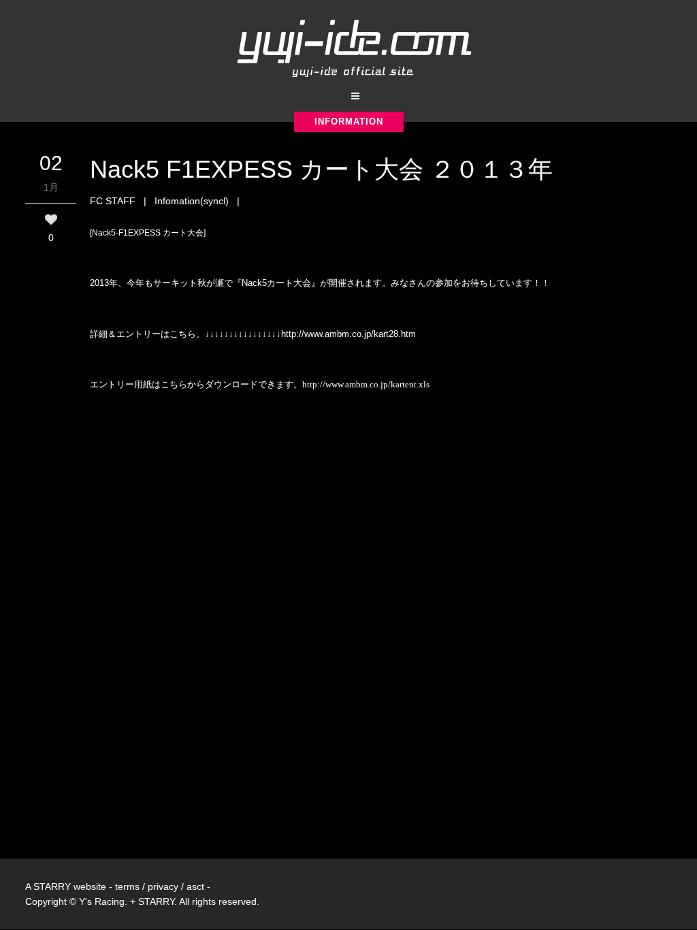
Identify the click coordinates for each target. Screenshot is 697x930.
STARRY (52, 886)
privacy (163, 886)
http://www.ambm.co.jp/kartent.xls (365, 384)
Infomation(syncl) (192, 200)
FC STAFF (112, 200)
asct (195, 886)
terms (127, 886)
